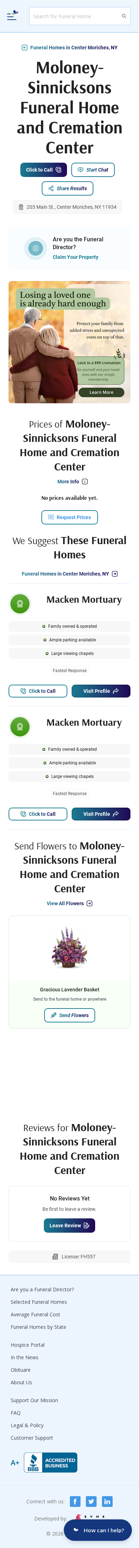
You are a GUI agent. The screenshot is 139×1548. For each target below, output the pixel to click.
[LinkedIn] (107, 1501)
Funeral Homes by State (38, 1326)
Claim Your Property (75, 257)
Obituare (21, 1369)
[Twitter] (91, 1501)
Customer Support (32, 1437)
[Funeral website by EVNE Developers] (89, 1518)
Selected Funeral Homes (39, 1301)
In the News (24, 1357)
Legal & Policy (27, 1425)
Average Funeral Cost (35, 1314)
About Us (21, 1382)
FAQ (16, 1412)
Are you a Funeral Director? (42, 1289)
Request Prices (74, 517)
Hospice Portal (28, 1344)
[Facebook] (75, 1501)
